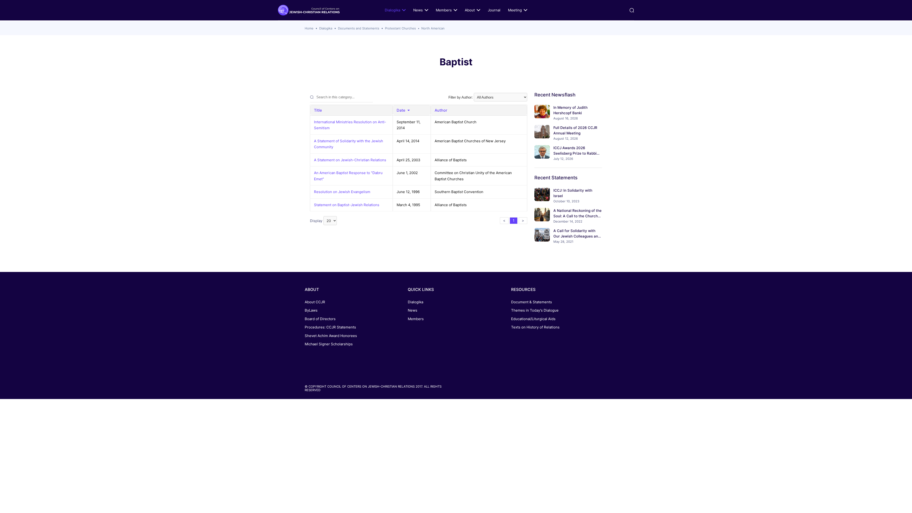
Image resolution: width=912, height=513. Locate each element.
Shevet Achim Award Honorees (331, 335)
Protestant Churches (400, 28)
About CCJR (315, 302)
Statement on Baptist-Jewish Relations (346, 205)
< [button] (504, 220)
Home (309, 28)
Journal (494, 10)
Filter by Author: (460, 97)
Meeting (515, 10)
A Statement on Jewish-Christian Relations (350, 160)
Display (316, 220)
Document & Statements (531, 302)
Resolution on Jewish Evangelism (342, 192)
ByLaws (311, 310)
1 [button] (513, 220)
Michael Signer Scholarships (329, 344)
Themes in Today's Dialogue (535, 310)
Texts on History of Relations (535, 327)
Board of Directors (320, 319)
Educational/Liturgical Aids (533, 319)
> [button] (523, 220)
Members (444, 10)
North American (433, 28)
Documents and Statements (358, 28)
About (470, 10)
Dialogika (392, 10)
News (418, 10)
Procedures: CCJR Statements (330, 327)
